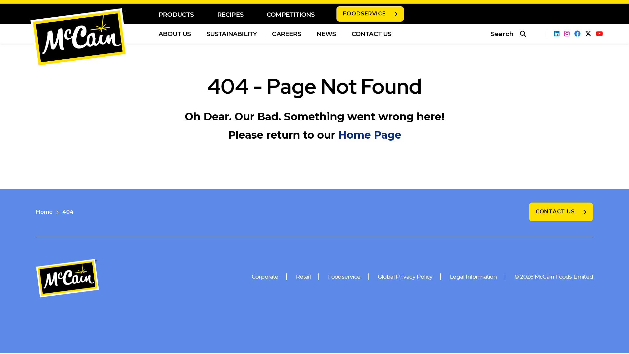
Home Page (369, 134)
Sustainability (231, 34)
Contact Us (371, 34)
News (326, 34)
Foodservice (364, 13)
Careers (286, 34)
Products (176, 14)
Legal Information (473, 276)
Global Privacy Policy (405, 276)
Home (44, 212)
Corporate (265, 276)
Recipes (230, 14)
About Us (175, 34)
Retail (303, 276)
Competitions (290, 14)
